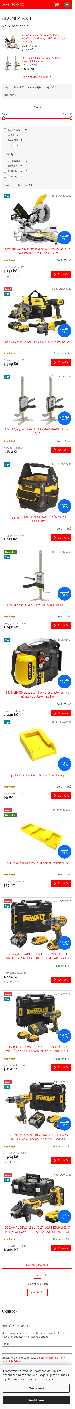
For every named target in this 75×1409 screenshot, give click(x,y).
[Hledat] (47, 4)
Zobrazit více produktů (35, 76)
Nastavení (36, 1388)
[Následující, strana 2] (37, 1275)
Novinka (15, 140)
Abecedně (10, 95)
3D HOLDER (17, 160)
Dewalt (15, 166)
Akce (13, 134)
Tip (13, 145)
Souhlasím (36, 1400)
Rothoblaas (17, 171)
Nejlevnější (34, 87)
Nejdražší (50, 87)
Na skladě (17, 129)
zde (51, 1379)
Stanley (15, 176)
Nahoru (39, 1292)
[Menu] (66, 4)
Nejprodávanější (14, 87)
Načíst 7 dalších (37, 1265)
